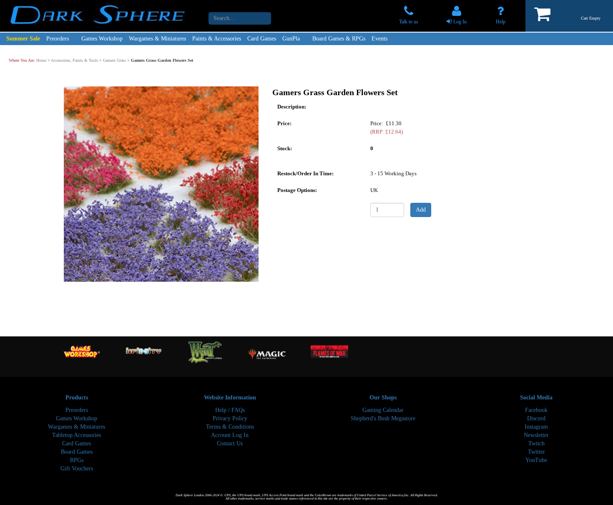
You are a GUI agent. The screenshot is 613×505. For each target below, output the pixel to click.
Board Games (77, 452)
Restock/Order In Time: (305, 173)
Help (500, 22)
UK (374, 190)
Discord (536, 418)
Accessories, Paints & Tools (74, 60)
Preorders (57, 38)
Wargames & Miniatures (157, 38)
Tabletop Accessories (76, 435)
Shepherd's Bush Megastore (383, 418)
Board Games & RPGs (338, 38)
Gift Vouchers (76, 468)
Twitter (536, 452)
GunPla (291, 38)
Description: (291, 106)
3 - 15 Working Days (393, 173)
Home (41, 60)
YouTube (536, 460)
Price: (284, 123)
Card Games (261, 38)
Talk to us (408, 22)
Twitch (536, 443)
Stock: (284, 148)
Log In (460, 22)
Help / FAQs (230, 410)
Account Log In (230, 435)
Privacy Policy (230, 418)
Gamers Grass (114, 60)
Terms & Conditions (230, 427)
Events (379, 38)
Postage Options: (297, 190)
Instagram (536, 427)
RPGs (76, 460)
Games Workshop (102, 38)
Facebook (536, 410)
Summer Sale (23, 38)
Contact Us (230, 443)
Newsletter (536, 435)
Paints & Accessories (216, 38)
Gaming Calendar (383, 410)
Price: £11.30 (386, 127)
